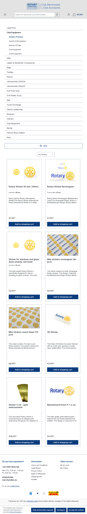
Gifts (9, 58)
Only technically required (43, 510)
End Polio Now (13, 91)
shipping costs (32, 501)
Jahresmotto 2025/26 (16, 81)
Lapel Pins (11, 28)
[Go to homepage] (43, 6)
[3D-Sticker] (62, 317)
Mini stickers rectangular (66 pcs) (61, 260)
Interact (10, 119)
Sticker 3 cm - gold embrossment (18, 406)
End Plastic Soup (14, 95)
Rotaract (10, 114)
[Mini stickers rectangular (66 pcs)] (62, 245)
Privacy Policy (36, 471)
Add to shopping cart (24, 224)
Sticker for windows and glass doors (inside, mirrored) (24, 260)
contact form (14, 486)
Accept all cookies (76, 510)
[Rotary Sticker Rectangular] (62, 172)
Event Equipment (15, 54)
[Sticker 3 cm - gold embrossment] (24, 390)
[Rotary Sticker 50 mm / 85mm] (24, 172)
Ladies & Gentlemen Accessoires (21, 63)
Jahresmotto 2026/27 (16, 86)
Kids (8, 100)
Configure (61, 510)
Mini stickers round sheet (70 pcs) (23, 333)
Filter (45, 146)
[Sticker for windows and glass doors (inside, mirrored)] (24, 245)
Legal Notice (36, 468)
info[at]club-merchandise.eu (9, 478)
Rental (9, 128)
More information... (16, 512)
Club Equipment (14, 32)
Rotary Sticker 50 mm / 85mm (23, 186)
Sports (10, 77)
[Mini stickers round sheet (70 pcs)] (24, 317)
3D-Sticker (52, 332)
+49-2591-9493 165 (10, 467)
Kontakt (34, 479)
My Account (64, 465)
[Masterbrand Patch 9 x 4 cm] (62, 390)
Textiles (10, 72)
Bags (9, 67)
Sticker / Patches (16, 37)
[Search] (57, 14)
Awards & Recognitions (17, 41)
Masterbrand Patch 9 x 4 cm (61, 405)
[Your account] (68, 14)
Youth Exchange (14, 105)
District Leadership (15, 109)
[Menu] (5, 14)
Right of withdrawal (38, 474)
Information (36, 461)
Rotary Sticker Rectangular (60, 186)
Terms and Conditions (39, 465)
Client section (66, 461)
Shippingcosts (36, 477)
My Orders (64, 468)
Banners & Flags (15, 45)
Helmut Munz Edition (16, 133)
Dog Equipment (13, 123)
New (9, 137)
